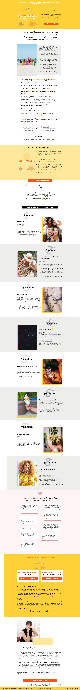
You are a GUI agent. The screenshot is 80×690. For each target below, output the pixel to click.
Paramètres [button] (66, 688)
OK (76, 688)
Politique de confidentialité (47, 688)
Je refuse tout (72, 688)
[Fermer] (78, 688)
